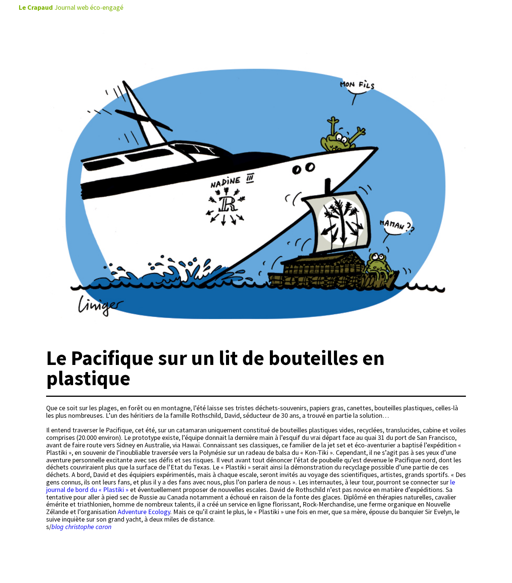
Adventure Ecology (144, 511)
